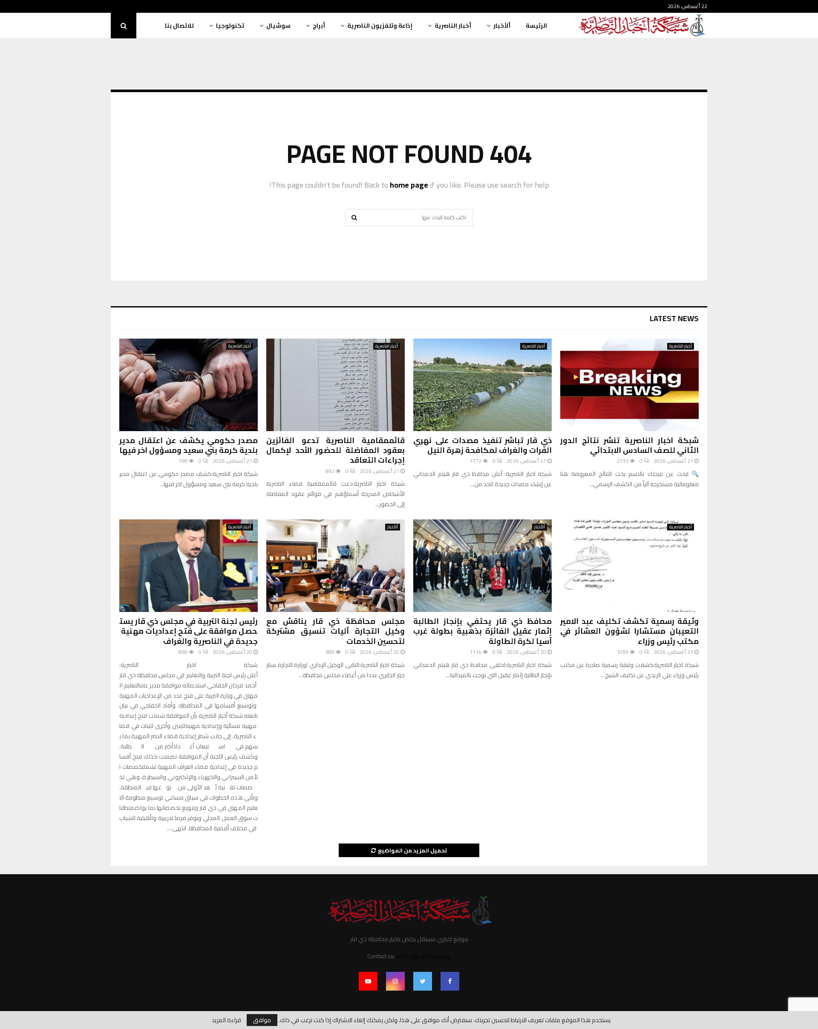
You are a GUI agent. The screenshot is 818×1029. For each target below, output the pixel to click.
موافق (262, 1020)
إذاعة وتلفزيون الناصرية (379, 25)
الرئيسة (536, 25)
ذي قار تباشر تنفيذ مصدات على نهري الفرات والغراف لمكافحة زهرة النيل (482, 445)
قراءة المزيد (226, 1020)
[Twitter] (422, 981)
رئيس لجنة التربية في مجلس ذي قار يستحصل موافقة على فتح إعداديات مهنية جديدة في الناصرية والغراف (188, 631)
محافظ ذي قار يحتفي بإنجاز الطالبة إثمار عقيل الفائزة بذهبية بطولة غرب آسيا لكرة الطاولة (482, 631)
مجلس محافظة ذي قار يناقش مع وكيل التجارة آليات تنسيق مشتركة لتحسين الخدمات (335, 631)
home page (409, 185)
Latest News (674, 318)
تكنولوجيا (230, 25)
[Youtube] (368, 981)
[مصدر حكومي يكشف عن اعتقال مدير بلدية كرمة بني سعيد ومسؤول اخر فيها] (188, 385)
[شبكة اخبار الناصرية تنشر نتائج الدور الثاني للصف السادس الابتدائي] (629, 385)
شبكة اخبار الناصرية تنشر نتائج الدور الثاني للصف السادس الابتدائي (629, 445)
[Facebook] (450, 981)
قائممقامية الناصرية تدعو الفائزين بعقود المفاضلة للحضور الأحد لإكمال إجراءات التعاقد (335, 450)
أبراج (319, 25)
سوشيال (278, 25)
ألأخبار (501, 25)
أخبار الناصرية (453, 25)
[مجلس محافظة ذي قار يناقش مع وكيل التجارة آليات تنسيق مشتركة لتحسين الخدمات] (335, 565)
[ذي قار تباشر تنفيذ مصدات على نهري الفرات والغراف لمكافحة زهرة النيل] (482, 385)
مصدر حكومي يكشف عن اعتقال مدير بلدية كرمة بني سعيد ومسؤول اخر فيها (188, 445)
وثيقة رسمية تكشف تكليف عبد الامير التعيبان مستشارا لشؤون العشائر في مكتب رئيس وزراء (629, 631)
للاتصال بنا (179, 25)
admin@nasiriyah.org (423, 956)
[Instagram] (395, 981)
